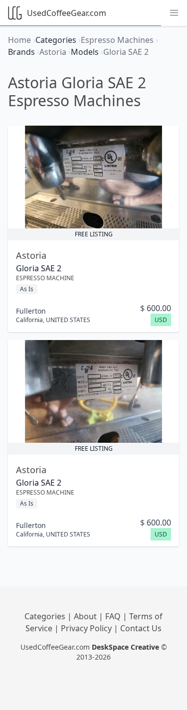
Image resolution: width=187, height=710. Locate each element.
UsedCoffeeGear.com (66, 12)
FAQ (114, 616)
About (86, 616)
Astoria (31, 255)
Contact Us (141, 628)
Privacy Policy (87, 628)
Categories (45, 616)
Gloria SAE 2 (38, 268)
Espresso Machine (45, 278)
